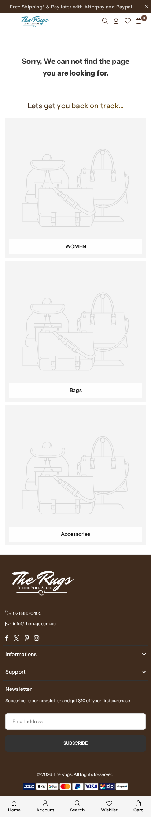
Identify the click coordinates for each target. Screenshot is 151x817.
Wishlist (109, 810)
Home (14, 810)
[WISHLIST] (127, 21)
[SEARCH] (105, 21)
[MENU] (9, 21)
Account (45, 810)
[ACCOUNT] (116, 21)
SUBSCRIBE (75, 743)
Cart (138, 810)
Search (77, 810)
